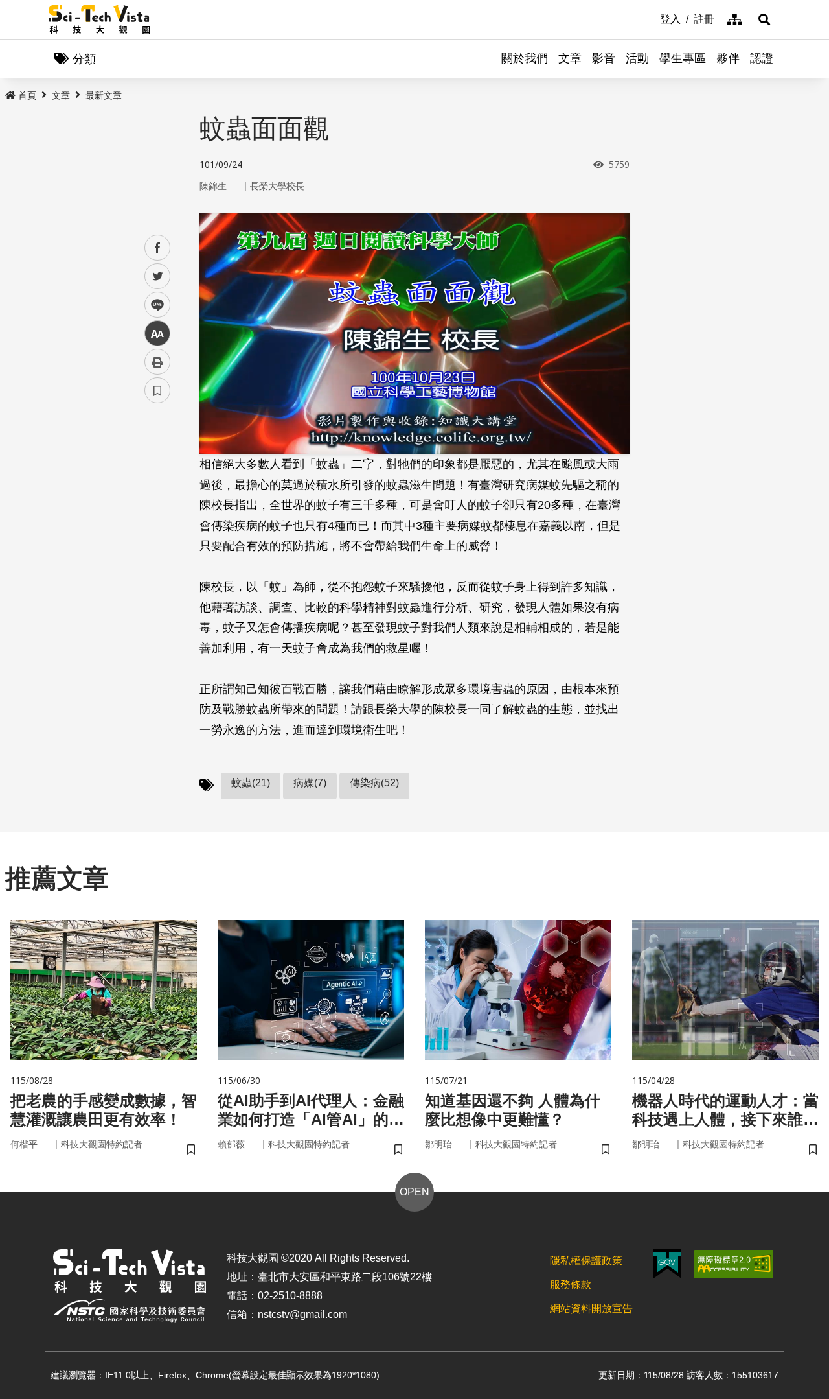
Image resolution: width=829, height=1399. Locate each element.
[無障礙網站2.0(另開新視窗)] (733, 1264)
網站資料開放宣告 (591, 1308)
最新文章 (103, 95)
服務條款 (570, 1284)
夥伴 (728, 58)
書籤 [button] (157, 390)
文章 (570, 58)
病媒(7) (309, 782)
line (153, 305)
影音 (603, 58)
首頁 (27, 95)
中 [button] (157, 333)
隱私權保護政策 (586, 1260)
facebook (157, 247)
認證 (761, 58)
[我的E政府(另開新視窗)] (667, 1263)
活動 (637, 58)
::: (651, 18)
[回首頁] (99, 19)
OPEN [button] (414, 1191)
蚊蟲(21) (250, 782)
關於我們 (524, 58)
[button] (764, 19)
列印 (157, 362)
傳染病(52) (374, 782)
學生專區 (682, 58)
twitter (157, 276)
